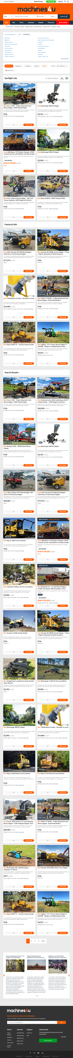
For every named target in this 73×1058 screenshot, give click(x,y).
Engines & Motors (9, 54)
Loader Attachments (43, 46)
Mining (22, 26)
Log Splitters (7, 50)
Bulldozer (6, 40)
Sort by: (53, 66)
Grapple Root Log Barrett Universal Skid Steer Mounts (19, 682)
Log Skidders (41, 48)
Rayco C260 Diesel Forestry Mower (17, 773)
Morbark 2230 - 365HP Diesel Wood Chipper (17, 447)
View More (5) (65, 58)
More (58, 26)
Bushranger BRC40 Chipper (48, 106)
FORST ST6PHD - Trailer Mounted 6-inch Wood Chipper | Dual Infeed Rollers (53, 299)
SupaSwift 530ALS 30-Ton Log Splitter (18, 587)
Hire (13, 22)
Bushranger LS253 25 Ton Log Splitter (52, 681)
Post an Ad (51, 1)
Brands (41, 22)
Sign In (60, 1)
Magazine (9, 1037)
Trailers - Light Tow (43, 56)
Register (9, 1034)
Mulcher (40, 50)
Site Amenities (42, 52)
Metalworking (29, 26)
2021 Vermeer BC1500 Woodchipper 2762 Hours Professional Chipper (17, 253)
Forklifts (53, 26)
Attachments (46, 26)
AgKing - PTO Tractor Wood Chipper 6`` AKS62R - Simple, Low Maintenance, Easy (52, 345)
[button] (69, 975)
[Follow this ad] (14, 125)
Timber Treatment (9, 56)
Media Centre (20, 1041)
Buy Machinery (20, 1033)
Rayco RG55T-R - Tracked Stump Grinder (19, 344)
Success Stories (9, 1046)
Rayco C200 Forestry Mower (15, 540)
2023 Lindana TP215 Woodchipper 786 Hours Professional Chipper (18, 493)
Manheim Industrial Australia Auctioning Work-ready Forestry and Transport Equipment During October (57, 956)
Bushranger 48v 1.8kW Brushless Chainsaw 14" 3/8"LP (16, 869)
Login (8, 1033)
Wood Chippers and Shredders (46, 40)
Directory (51, 22)
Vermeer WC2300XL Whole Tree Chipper (53, 868)
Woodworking (37, 26)
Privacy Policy (28, 1056)
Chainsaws (7, 46)
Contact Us (29, 1033)
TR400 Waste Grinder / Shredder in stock (19, 298)
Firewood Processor (43, 38)
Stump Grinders (8, 42)
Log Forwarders (8, 48)
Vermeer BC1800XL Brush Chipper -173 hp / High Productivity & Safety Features (53, 253)
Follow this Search (52, 78)
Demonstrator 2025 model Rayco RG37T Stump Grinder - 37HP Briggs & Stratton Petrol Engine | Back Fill (53, 401)
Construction (9, 26)
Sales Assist (20, 1043)
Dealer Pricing (20, 1038)
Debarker (40, 54)
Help (28, 1035)
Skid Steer (7, 38)
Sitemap (37, 1056)
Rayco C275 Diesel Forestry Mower (51, 773)
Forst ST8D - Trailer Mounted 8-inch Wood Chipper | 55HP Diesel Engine (17, 107)
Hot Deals (63, 22)
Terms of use (18, 1056)
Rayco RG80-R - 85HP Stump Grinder (51, 198)
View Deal (28, 171)
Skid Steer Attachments (10, 44)
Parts (21, 22)
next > (43, 941)
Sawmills (40, 42)
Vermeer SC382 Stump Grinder (16, 633)
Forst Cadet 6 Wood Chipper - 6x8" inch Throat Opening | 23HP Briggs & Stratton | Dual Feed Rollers (18, 199)
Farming (17, 26)
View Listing (29, 124)
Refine (9, 66)
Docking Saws (8, 52)
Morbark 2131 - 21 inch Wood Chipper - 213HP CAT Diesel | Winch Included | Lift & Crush (52, 588)
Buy (6, 22)
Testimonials (10, 1042)
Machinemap (46, 1056)
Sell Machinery (20, 1035)
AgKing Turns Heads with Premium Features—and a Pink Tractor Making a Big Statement (15, 956)
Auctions (31, 22)
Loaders (40, 44)
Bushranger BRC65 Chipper (48, 152)
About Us (9, 1040)
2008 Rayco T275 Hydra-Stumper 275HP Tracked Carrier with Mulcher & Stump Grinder (19, 153)
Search (63, 16)
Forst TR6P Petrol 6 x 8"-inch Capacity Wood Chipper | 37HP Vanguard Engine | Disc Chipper (18, 823)
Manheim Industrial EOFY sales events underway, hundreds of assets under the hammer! (36, 956)
